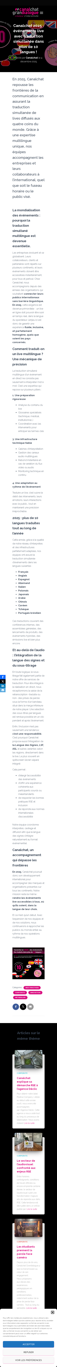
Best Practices (32, 987)
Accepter (28, 1344)
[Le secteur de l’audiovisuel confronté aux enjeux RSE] (28, 1142)
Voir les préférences (28, 1360)
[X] (3, 681)
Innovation (35, 992)
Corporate (20, 992)
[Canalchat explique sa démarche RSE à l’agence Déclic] (28, 1059)
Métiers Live (20, 997)
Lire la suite (29, 1123)
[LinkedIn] (3, 686)
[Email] (3, 690)
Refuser (29, 1352)
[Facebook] (3, 677)
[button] (52, 1312)
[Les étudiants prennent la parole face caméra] (28, 1228)
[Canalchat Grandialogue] (26, 12)
